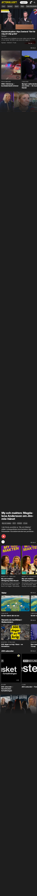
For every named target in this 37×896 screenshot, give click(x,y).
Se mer (30, 43)
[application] (18, 19)
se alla (33, 48)
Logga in (23, 2)
